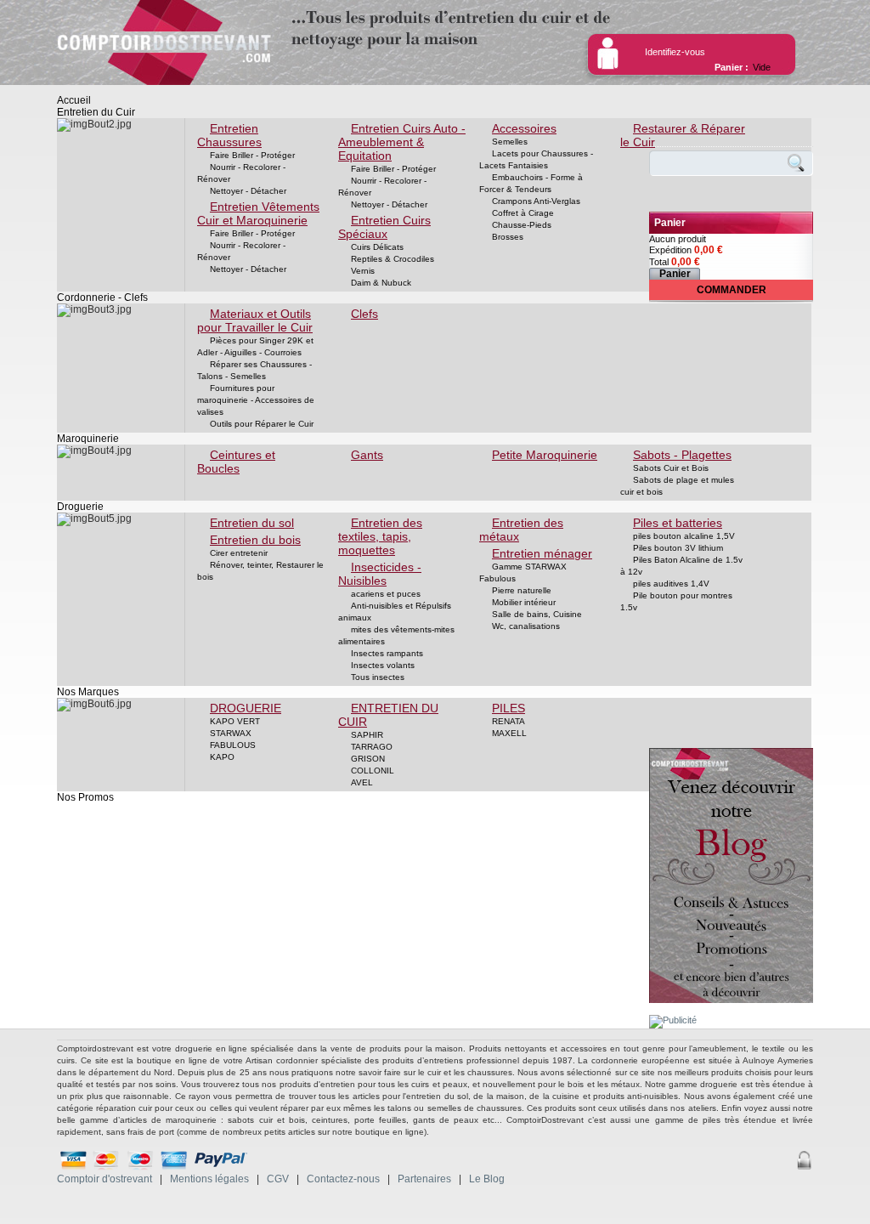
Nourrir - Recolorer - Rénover (241, 173)
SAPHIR (367, 735)
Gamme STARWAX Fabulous (523, 572)
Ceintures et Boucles (236, 461)
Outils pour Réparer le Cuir (262, 423)
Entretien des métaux (521, 529)
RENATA (508, 721)
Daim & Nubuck (381, 282)
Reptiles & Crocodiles (392, 259)
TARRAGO (372, 746)
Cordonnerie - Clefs (102, 297)
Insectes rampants (387, 653)
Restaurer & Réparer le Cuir (682, 135)
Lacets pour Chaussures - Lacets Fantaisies (536, 159)
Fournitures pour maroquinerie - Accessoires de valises (255, 399)
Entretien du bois (255, 540)
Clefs (364, 313)
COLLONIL (372, 770)
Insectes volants (383, 665)
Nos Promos (85, 797)
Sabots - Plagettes (682, 455)
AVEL (362, 782)
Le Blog (487, 1179)
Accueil (74, 100)
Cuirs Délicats (377, 247)
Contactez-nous (343, 1179)
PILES (508, 708)
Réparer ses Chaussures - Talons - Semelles (254, 370)
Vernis (363, 270)
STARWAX (230, 733)
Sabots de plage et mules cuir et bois (677, 485)
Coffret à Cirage (523, 213)
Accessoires (524, 128)
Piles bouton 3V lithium (678, 547)
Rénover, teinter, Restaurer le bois (260, 570)
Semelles (510, 141)
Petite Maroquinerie (544, 455)
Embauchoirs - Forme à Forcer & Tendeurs (531, 183)
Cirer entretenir (239, 553)
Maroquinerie (88, 439)
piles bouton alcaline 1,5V (684, 536)
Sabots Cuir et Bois (671, 468)
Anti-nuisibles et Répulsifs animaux (394, 611)
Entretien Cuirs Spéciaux (384, 227)
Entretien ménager (542, 553)
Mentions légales (209, 1179)
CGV (278, 1179)
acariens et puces (386, 593)
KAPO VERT (235, 721)
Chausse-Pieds (521, 225)
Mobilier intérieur (524, 602)
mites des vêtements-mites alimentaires (396, 635)
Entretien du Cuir (96, 112)
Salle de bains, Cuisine (537, 614)
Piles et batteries (677, 523)
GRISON (368, 758)
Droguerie (80, 507)
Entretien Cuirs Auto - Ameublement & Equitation (402, 142)
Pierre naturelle (521, 590)
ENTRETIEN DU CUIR (388, 714)
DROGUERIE (245, 708)
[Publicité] (673, 1020)
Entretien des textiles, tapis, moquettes (380, 536)
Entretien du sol (252, 523)
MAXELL (509, 733)
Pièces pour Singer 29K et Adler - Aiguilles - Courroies (255, 346)
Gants (367, 455)
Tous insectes (377, 677)
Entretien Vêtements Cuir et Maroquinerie (258, 213)
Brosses (507, 236)
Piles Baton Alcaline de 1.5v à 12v (681, 565)
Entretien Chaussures (229, 135)
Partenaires (424, 1179)
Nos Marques (88, 692)
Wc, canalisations (526, 626)
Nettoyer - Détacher (248, 191)
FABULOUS (233, 745)
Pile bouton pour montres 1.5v (676, 601)
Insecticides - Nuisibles (379, 573)
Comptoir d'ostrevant (104, 1179)
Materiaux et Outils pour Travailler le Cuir (255, 320)
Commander (731, 290)
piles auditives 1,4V (671, 583)
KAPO (222, 757)
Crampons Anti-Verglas (536, 201)
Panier (670, 223)
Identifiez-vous (675, 52)
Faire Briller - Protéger (252, 155)
